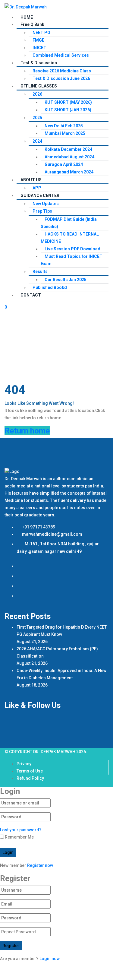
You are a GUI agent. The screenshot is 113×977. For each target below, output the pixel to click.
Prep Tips (42, 211)
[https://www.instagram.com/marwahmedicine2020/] (21, 575)
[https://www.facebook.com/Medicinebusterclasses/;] (21, 565)
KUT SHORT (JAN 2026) (68, 109)
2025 (37, 117)
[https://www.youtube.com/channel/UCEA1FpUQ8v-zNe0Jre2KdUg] (21, 595)
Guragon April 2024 (64, 164)
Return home (27, 430)
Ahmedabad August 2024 (69, 156)
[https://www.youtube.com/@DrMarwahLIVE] (21, 585)
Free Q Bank (32, 24)
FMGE (38, 40)
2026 (37, 94)
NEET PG (41, 32)
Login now (49, 958)
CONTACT (30, 295)
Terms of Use (30, 771)
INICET (39, 47)
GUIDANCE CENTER (39, 195)
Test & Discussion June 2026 (61, 78)
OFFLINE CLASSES (38, 86)
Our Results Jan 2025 (65, 279)
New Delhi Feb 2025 (64, 125)
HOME (26, 17)
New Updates (46, 203)
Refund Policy (30, 778)
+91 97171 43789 (38, 527)
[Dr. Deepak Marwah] (26, 6)
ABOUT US (31, 179)
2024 (37, 141)
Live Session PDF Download (72, 248)
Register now (40, 865)
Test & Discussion (38, 62)
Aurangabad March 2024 (69, 172)
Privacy (24, 763)
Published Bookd (50, 287)
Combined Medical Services (61, 55)
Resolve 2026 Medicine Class (62, 70)
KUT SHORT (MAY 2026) (68, 102)
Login (8, 852)
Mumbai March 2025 (65, 133)
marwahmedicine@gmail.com (51, 534)
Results (40, 271)
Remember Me (19, 837)
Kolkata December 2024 (68, 149)
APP (37, 188)
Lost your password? (21, 829)
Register (10, 945)
